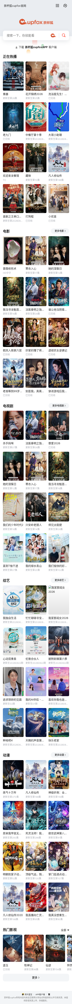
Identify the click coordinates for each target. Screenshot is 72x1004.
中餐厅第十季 (34, 134)
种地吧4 (8, 740)
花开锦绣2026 (34, 94)
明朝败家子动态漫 (13, 874)
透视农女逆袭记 (57, 350)
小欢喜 (52, 216)
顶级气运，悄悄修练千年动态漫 (36, 874)
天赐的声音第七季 (36, 740)
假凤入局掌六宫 (12, 350)
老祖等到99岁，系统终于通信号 (13, 391)
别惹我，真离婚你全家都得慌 (36, 391)
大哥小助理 (55, 134)
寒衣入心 (31, 268)
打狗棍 (30, 216)
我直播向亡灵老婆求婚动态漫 (36, 915)
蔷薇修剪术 (9, 268)
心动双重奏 (9, 658)
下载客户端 (38, 47)
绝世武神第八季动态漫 (58, 833)
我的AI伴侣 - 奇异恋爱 (36, 699)
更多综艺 (59, 580)
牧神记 (28, 965)
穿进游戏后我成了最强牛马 (58, 391)
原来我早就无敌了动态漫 (13, 833)
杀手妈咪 (8, 443)
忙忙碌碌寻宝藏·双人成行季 (36, 618)
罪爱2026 (54, 443)
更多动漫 (59, 754)
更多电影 (59, 230)
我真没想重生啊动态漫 (58, 915)
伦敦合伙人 (32, 658)
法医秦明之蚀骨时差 (36, 309)
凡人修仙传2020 (13, 915)
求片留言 (28, 994)
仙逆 (48, 965)
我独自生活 (9, 618)
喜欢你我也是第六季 (58, 699)
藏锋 (28, 175)
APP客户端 (40, 994)
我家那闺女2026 (58, 618)
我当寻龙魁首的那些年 (13, 309)
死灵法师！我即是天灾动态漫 (36, 833)
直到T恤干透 (10, 565)
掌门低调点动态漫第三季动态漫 (58, 874)
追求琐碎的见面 (12, 699)
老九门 (7, 134)
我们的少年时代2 (13, 524)
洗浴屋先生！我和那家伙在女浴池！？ (58, 94)
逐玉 (5, 965)
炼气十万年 (9, 792)
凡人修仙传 (55, 175)
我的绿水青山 (34, 565)
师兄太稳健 (55, 524)
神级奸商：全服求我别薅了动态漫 (58, 792)
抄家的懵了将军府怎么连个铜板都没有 (36, 350)
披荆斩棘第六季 (57, 658)
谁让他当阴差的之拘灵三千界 (58, 309)
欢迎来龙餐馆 (11, 175)
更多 (34, 977)
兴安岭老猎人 (34, 524)
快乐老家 (53, 740)
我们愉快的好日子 (58, 565)
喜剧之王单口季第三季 (13, 216)
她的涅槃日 (55, 268)
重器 (5, 94)
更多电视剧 (58, 405)
